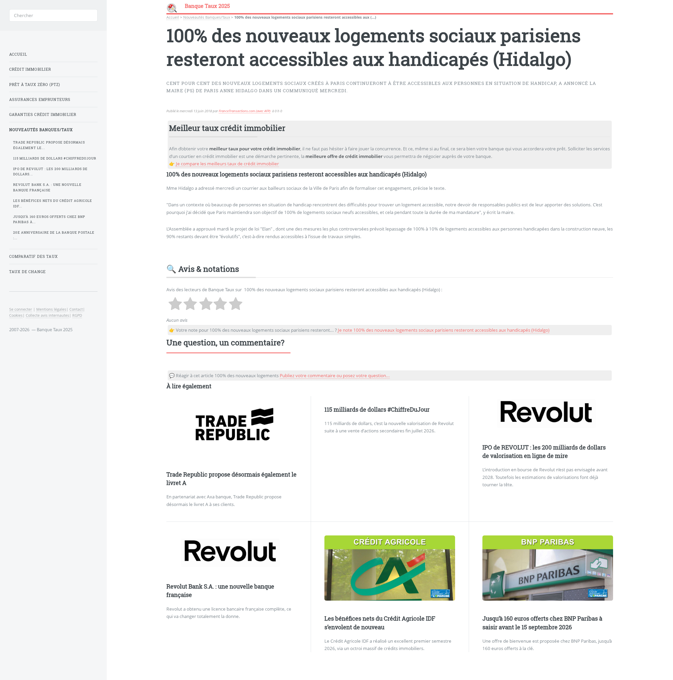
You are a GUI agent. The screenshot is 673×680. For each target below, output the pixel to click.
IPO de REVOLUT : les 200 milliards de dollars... (50, 171)
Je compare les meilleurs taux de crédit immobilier (227, 163)
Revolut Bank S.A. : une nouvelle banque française (47, 187)
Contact (76, 309)
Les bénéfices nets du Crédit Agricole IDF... (52, 203)
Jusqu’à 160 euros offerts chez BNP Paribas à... (49, 219)
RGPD (77, 315)
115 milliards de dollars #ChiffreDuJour (377, 409)
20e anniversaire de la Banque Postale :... (53, 235)
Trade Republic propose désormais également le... (49, 145)
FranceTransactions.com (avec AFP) (245, 111)
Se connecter (20, 309)
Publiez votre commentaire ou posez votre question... (335, 375)
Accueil (172, 17)
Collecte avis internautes (47, 315)
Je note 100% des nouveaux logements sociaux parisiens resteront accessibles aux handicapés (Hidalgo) (443, 330)
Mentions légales (51, 309)
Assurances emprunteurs (40, 99)
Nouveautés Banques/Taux (206, 17)
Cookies (16, 315)
